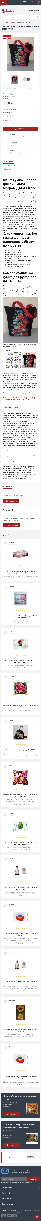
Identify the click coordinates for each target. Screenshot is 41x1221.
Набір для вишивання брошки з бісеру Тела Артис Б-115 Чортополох (20, 661)
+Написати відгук (11, 501)
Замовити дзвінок (33, 12)
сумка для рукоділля (18, 398)
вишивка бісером (21, 400)
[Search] (38, 17)
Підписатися (33, 1179)
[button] (17, 2)
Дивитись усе (11, 1114)
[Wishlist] (31, 88)
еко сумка (8, 398)
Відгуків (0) (7, 170)
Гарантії (13, 150)
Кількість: (6, 120)
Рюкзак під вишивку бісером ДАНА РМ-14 (20, 750)
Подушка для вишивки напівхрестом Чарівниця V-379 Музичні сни (20, 795)
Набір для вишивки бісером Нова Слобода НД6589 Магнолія (20, 572)
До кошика (20, 129)
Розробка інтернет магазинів (9, 1210)
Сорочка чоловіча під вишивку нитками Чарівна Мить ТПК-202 (20, 888)
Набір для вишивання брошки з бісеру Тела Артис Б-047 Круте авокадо (20, 843)
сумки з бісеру (30, 398)
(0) (19, 88)
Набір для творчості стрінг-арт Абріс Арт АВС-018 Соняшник (20, 1030)
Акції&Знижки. (21, 389)
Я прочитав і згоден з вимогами (17, 1182)
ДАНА (11, 94)
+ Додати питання (11, 525)
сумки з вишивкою (24, 264)
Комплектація (7, 112)
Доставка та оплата (10, 166)
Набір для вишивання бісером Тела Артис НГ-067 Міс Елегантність (20, 617)
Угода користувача (15, 1182)
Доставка (13, 143)
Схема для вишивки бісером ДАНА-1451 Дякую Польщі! (20, 934)
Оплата (12, 135)
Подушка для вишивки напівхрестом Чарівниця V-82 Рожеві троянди (20, 706)
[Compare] (37, 88)
